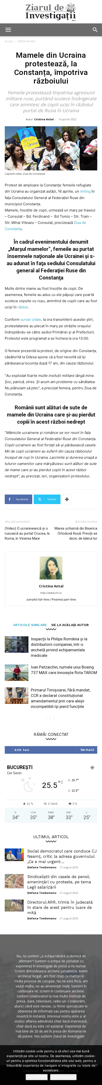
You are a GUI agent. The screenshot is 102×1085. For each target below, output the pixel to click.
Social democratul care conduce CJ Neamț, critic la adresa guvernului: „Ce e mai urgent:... (62, 856)
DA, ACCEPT (37, 1077)
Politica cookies (63, 1077)
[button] (8, 29)
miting (86, 191)
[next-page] (54, 719)
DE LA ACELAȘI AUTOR (70, 625)
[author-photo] (51, 579)
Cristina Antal (44, 119)
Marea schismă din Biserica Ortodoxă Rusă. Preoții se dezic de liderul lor (76, 533)
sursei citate (30, 319)
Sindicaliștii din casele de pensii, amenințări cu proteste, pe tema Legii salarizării (59, 882)
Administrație (26, 41)
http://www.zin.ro (51, 593)
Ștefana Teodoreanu (41, 867)
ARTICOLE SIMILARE (30, 625)
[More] (67, 499)
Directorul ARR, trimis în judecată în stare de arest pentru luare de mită (60, 907)
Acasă (9, 41)
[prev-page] (46, 719)
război (23, 307)
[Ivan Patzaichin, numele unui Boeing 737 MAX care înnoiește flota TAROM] (16, 672)
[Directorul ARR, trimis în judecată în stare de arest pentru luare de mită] (14, 905)
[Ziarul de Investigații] (51, 11)
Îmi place (87, 750)
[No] (96, 1065)
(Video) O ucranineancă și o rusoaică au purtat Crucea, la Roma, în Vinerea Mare (27, 533)
